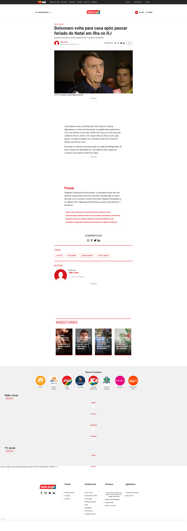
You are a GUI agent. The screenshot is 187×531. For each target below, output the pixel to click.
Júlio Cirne (64, 42)
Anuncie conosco (110, 505)
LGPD (86, 505)
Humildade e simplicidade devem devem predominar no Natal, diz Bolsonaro (91, 222)
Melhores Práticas (90, 502)
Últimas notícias (69, 492)
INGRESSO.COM (55, 2)
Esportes (67, 499)
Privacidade (88, 499)
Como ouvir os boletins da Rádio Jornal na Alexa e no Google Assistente (114, 494)
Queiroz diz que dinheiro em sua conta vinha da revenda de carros (88, 212)
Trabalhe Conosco (90, 514)
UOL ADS (94, 2)
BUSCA (128, 2)
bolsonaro (72, 255)
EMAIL (148, 2)
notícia (59, 255)
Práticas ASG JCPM (91, 495)
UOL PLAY (87, 2)
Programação (109, 502)
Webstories (67, 322)
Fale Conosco (89, 511)
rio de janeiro (103, 255)
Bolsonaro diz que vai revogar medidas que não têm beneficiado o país (90, 219)
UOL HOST (64, 2)
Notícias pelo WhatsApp (112, 499)
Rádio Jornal (129, 495)
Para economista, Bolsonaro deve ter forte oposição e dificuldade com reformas (93, 215)
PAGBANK (72, 2)
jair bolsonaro (87, 255)
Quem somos (89, 492)
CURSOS (79, 2)
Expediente (88, 508)
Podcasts (67, 495)
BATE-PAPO (138, 2)
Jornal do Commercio (132, 492)
